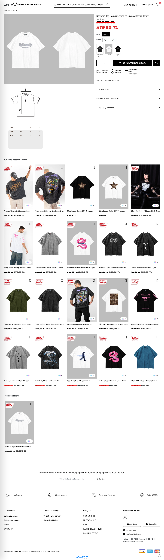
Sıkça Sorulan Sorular (52, 516)
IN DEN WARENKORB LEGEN (134, 63)
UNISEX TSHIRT (90, 516)
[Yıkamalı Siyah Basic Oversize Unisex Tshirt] (50, 300)
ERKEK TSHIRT (89, 520)
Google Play (153, 524)
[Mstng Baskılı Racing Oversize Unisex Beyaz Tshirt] (18, 243)
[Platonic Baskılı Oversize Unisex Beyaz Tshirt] (82, 243)
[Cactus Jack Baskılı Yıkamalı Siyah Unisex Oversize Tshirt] (145, 243)
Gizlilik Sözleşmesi (11, 516)
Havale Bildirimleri (50, 520)
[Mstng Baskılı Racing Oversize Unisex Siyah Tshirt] (145, 300)
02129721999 (131, 530)
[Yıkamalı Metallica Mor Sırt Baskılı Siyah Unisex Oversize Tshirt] (50, 186)
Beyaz (105, 34)
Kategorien (87, 510)
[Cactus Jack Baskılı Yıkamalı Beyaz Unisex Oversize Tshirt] (18, 356)
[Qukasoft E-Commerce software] (82, 557)
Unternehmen (9, 510)
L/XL (113, 40)
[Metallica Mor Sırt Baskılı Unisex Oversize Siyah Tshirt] (82, 300)
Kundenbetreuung (50, 510)
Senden (101, 479)
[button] (158, 4)
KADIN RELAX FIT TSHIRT (93, 529)
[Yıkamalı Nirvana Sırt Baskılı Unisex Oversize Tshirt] (18, 186)
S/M (105, 40)
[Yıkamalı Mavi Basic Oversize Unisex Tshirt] (145, 356)
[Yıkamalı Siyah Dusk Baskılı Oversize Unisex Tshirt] (113, 243)
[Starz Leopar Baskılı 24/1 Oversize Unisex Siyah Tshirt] (82, 186)
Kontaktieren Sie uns (131, 510)
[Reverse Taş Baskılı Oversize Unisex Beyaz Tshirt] (19, 422)
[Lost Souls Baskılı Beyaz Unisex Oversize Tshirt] (82, 356)
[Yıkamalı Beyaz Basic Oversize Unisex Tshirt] (50, 243)
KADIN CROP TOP (90, 533)
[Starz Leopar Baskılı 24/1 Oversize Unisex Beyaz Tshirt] (113, 186)
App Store (133, 524)
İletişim (6, 524)
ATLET (85, 524)
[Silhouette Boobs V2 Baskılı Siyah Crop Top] (145, 186)
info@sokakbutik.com (134, 534)
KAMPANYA (8, 529)
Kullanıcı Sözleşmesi (11, 520)
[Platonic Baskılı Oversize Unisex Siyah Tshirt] (113, 356)
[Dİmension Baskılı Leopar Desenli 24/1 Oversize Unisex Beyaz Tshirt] (113, 300)
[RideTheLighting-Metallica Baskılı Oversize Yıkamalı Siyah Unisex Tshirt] (50, 356)
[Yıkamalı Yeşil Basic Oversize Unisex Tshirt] (18, 300)
